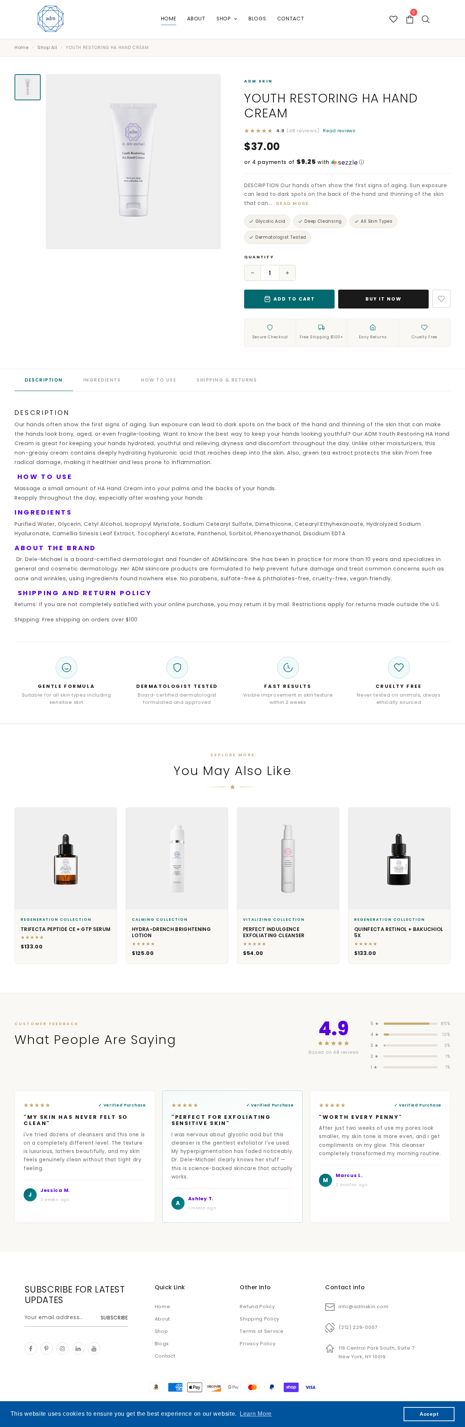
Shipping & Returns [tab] (227, 380)
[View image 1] (28, 87)
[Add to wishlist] (441, 299)
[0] (410, 19)
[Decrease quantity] (252, 273)
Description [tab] (44, 380)
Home (169, 18)
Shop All (47, 47)
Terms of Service (261, 1331)
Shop (225, 18)
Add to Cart (294, 299)
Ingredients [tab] (102, 380)
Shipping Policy (259, 1318)
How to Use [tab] (158, 380)
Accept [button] (429, 1414)
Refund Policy (257, 1306)
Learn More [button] (256, 1414)
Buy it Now (383, 299)
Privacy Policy (257, 1343)
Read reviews (339, 131)
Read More (292, 203)
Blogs (257, 18)
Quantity (259, 257)
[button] (347, 162)
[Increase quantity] (287, 273)
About (196, 18)
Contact (290, 18)
